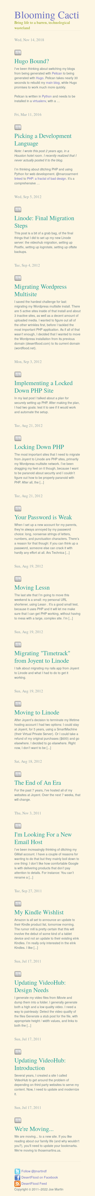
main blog (53, 82)
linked (18, 178)
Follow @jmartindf (34, 1171)
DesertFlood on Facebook (39, 1177)
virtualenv (39, 101)
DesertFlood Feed (34, 1183)
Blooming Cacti (46, 14)
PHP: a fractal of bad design (46, 178)
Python (47, 96)
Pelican (57, 73)
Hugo (40, 78)
